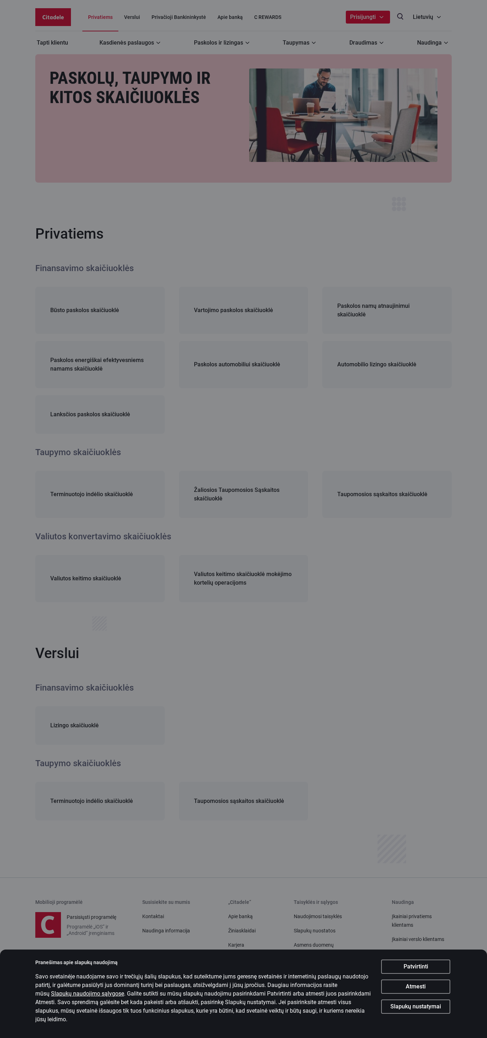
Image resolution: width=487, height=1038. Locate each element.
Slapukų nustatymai (415, 1006)
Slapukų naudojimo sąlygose (87, 993)
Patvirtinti (416, 966)
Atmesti (416, 986)
